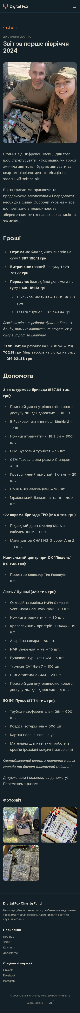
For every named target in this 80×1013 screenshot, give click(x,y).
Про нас (8, 936)
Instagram (9, 980)
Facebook (9, 975)
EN (50, 1002)
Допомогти (10, 952)
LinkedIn (8, 970)
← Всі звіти (10, 27)
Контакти (9, 947)
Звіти (6, 942)
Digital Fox (19, 6)
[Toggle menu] (74, 6)
